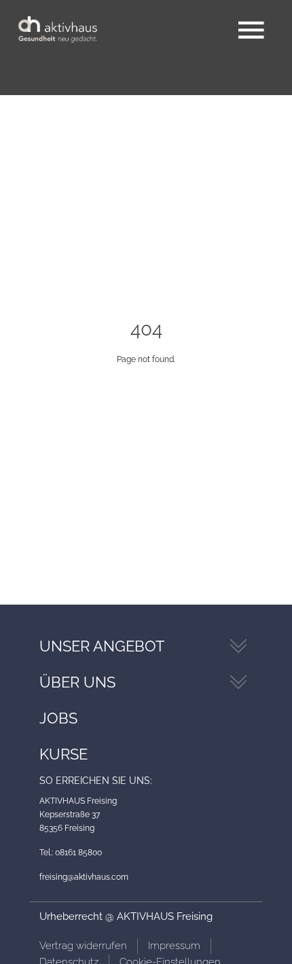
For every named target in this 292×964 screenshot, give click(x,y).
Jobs (58, 718)
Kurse (63, 754)
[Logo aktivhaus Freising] (58, 30)
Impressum (174, 946)
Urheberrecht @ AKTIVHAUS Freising (126, 916)
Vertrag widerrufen (83, 946)
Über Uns (77, 682)
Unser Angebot (101, 646)
